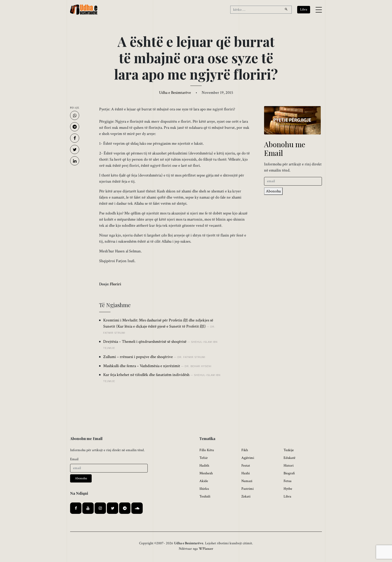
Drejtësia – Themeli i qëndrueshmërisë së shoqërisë (144, 341)
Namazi (246, 481)
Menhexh (206, 473)
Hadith (204, 465)
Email (74, 459)
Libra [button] (303, 9)
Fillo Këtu (206, 450)
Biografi (289, 473)
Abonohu (273, 191)
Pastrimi (247, 488)
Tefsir (203, 457)
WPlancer (206, 548)
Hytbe (288, 488)
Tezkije (289, 450)
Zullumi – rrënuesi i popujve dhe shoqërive (138, 356)
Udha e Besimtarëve (175, 92)
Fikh (244, 450)
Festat (245, 465)
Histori (289, 465)
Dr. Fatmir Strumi (191, 357)
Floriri (115, 284)
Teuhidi (204, 496)
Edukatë (289, 457)
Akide (203, 481)
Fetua (288, 481)
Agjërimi (247, 457)
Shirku (204, 488)
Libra (287, 496)
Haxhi (245, 473)
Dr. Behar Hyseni (198, 366)
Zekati (245, 496)
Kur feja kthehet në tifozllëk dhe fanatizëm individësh (146, 374)
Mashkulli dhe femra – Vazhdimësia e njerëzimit (141, 365)
